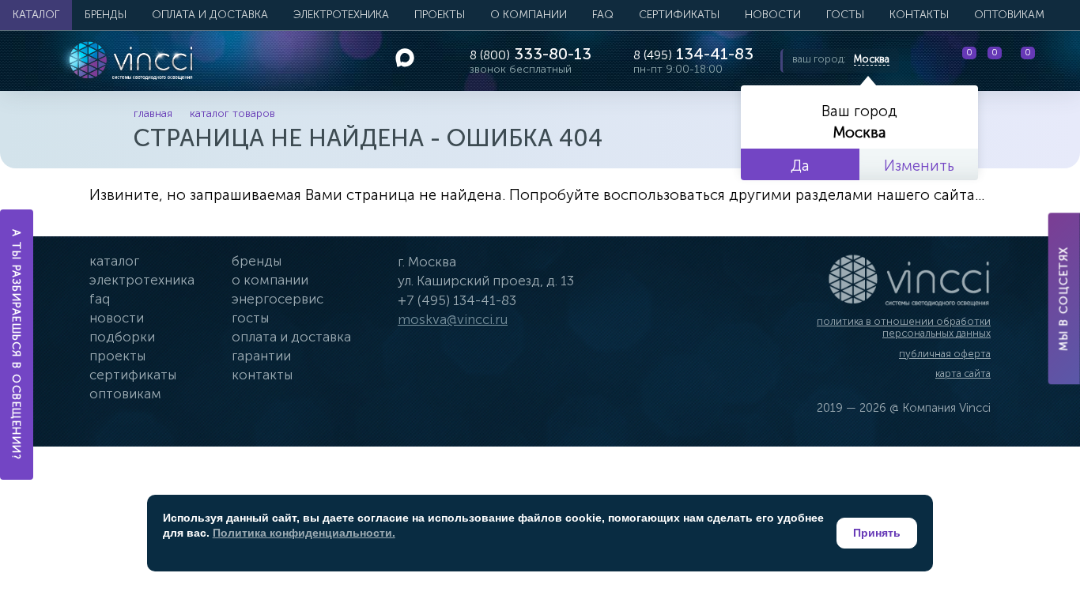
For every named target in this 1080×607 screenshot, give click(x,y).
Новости (773, 14)
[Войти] (1055, 61)
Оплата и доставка (210, 14)
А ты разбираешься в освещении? (17, 344)
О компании (528, 14)
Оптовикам (1009, 14)
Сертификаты (679, 14)
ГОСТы (845, 14)
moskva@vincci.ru (453, 319)
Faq (99, 299)
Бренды (106, 14)
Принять (877, 532)
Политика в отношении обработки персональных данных (904, 327)
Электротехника (341, 14)
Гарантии (261, 356)
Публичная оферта (945, 354)
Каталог (36, 14)
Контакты (919, 14)
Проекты (439, 14)
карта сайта (963, 373)
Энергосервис (277, 299)
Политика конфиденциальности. (304, 532)
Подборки (122, 337)
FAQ (603, 14)
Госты (250, 318)
